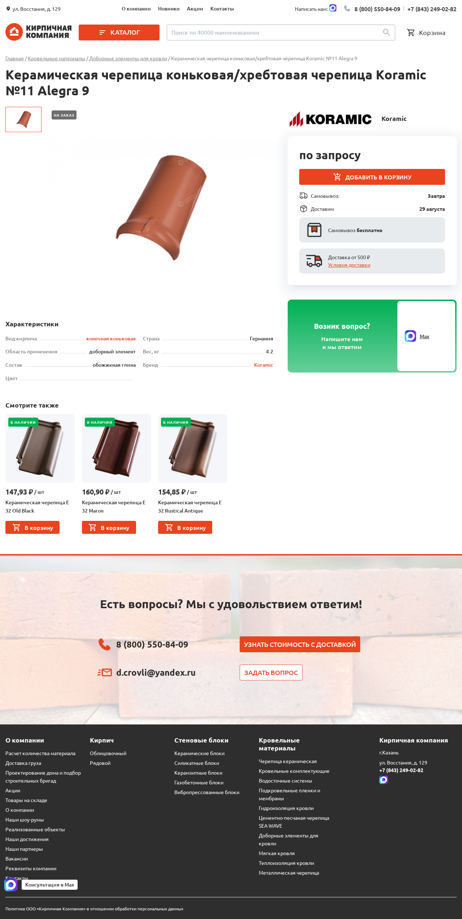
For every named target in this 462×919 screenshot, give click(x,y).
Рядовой (100, 762)
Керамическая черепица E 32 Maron (113, 506)
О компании (136, 8)
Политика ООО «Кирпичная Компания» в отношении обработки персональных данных (94, 908)
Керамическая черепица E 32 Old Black (37, 506)
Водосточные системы (285, 780)
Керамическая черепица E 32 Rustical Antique (190, 506)
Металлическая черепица (289, 872)
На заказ (64, 115)
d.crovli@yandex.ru (156, 672)
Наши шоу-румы (24, 819)
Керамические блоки (199, 753)
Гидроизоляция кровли (286, 808)
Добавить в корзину (378, 177)
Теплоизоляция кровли (286, 862)
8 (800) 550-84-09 (377, 9)
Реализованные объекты (35, 829)
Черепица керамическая (288, 761)
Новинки (169, 8)
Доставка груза (23, 762)
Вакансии (16, 858)
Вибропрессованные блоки (206, 792)
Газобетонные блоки (198, 782)
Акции (195, 8)
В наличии (23, 422)
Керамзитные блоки (198, 772)
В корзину (39, 527)
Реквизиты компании (30, 868)
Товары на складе (26, 800)
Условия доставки (349, 264)
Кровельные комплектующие (294, 770)
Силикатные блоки (196, 762)
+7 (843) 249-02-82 (432, 9)
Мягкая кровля (277, 853)
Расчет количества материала (40, 753)
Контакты (222, 8)
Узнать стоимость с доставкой (300, 644)
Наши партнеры (24, 848)
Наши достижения (27, 839)
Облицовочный (108, 753)
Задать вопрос (271, 672)
